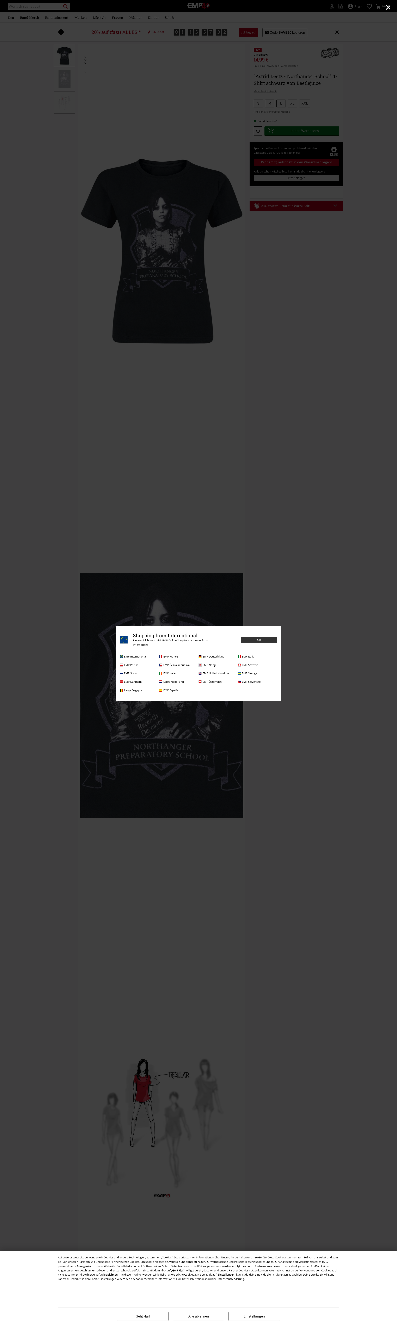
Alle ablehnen (198, 1316)
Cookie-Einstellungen (103, 1279)
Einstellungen (254, 1316)
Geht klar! (143, 1316)
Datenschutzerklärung (230, 1279)
